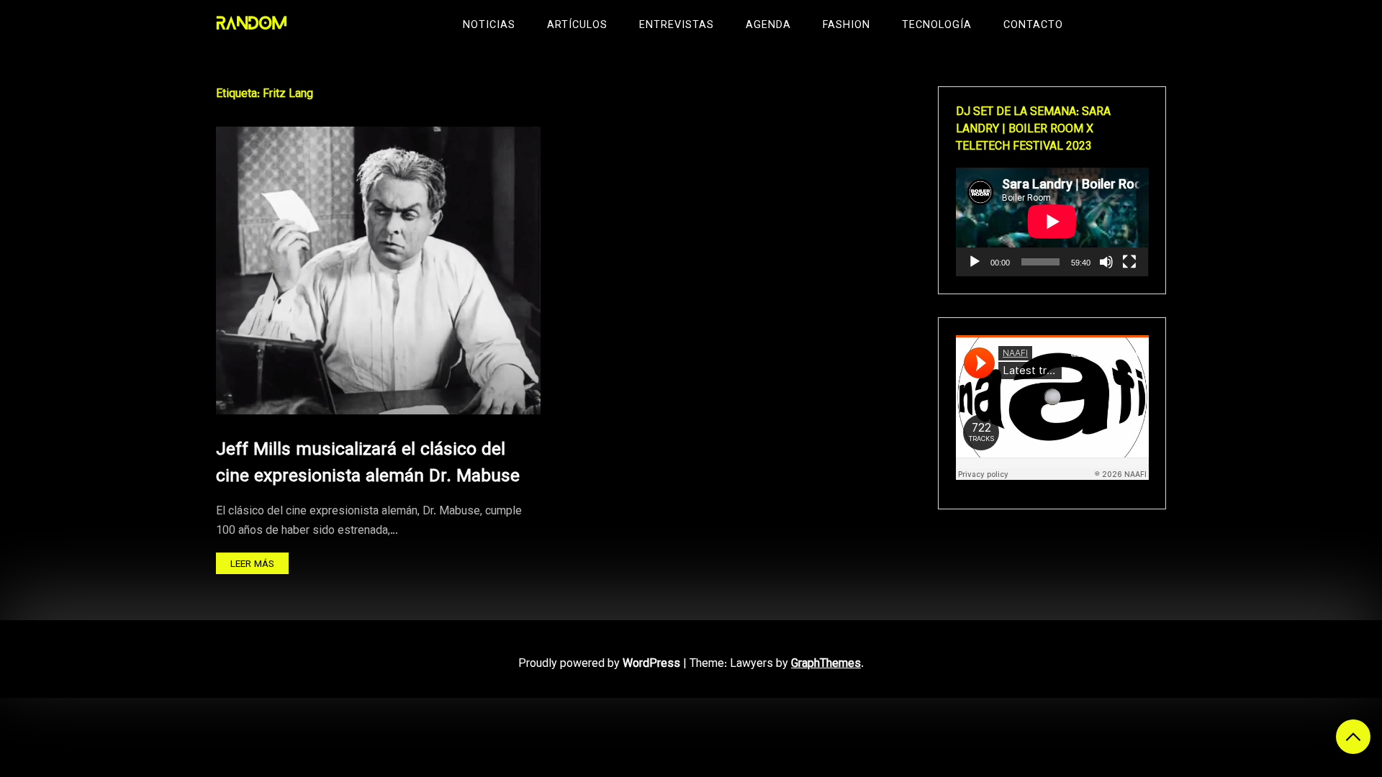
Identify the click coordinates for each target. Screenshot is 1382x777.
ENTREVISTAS (676, 25)
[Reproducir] (974, 262)
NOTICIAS (489, 25)
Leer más (252, 564)
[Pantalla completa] (1129, 262)
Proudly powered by (599, 664)
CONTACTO (1033, 25)
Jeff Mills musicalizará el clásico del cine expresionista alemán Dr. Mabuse (368, 464)
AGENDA (768, 25)
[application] (1052, 222)
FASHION (846, 25)
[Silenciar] (1106, 262)
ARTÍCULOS (577, 25)
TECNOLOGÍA (937, 25)
